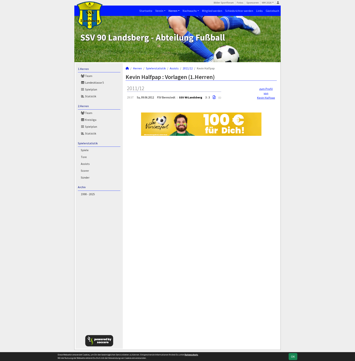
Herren (172, 11)
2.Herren (83, 106)
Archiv (82, 187)
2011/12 (188, 68)
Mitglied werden (212, 11)
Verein (159, 11)
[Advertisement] (300, 59)
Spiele (85, 150)
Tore (84, 157)
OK (293, 356)
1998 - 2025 (88, 194)
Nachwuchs (189, 11)
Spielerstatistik (88, 143)
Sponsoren (252, 2)
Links (259, 11)
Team (88, 76)
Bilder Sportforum (224, 2)
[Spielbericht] (214, 97)
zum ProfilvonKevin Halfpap (266, 93)
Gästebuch (272, 11)
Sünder (85, 177)
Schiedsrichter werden (239, 11)
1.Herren (83, 69)
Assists (85, 164)
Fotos (240, 2)
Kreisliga (90, 120)
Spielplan (90, 89)
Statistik (90, 96)
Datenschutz (191, 354)
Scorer (85, 170)
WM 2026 (266, 2)
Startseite (145, 11)
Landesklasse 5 (94, 82)
